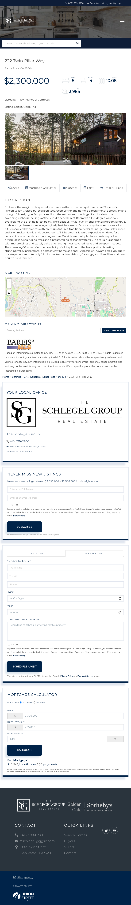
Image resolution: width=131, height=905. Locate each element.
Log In (108, 3)
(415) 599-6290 (76, 3)
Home (5, 377)
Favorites (94, 3)
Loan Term (13, 702)
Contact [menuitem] (70, 853)
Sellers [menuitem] (69, 847)
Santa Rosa (48, 377)
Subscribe (24, 526)
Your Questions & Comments (23, 619)
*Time (10, 606)
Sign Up (116, 3)
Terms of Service (85, 676)
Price (10, 710)
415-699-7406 (19, 441)
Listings (16, 377)
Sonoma (35, 377)
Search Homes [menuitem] (75, 835)
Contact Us (12, 451)
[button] (77, 43)
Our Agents (26, 451)
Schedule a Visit (94, 553)
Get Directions (114, 330)
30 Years (27, 702)
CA (25, 377)
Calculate (24, 750)
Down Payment (15, 722)
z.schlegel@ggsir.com (37, 841)
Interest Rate (15, 733)
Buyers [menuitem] (69, 841)
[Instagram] (106, 830)
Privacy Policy (19, 515)
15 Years (40, 702)
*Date (10, 592)
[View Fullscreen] (9, 292)
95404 (62, 377)
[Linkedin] (114, 830)
